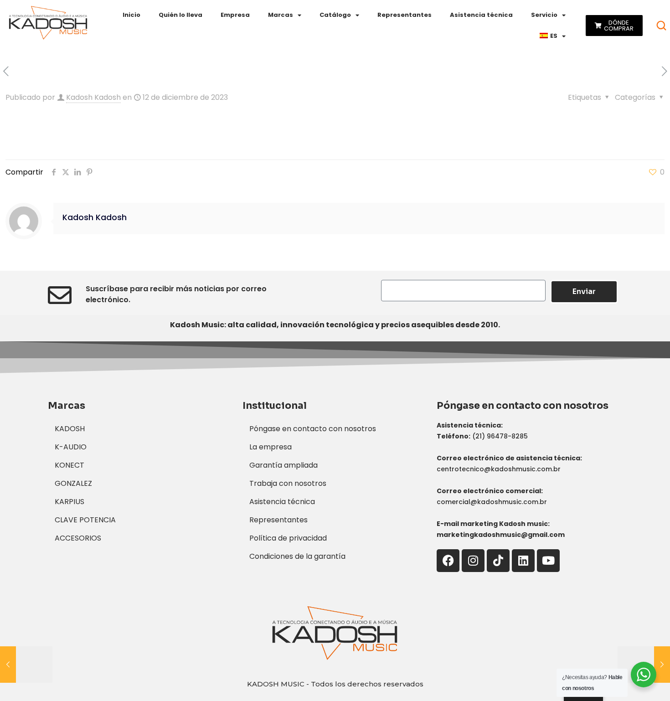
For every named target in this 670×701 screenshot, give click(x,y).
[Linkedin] (523, 560)
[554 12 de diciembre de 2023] (26, 664)
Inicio (131, 14)
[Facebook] (448, 560)
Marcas (280, 14)
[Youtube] (548, 560)
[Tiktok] (498, 560)
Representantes (404, 14)
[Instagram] (473, 560)
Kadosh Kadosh (93, 97)
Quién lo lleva (180, 14)
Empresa (235, 14)
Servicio (544, 14)
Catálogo (335, 14)
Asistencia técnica (481, 14)
